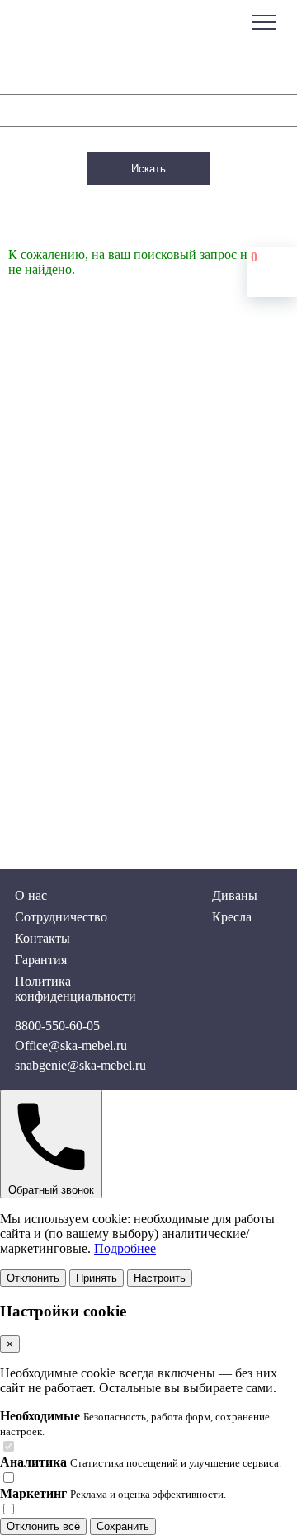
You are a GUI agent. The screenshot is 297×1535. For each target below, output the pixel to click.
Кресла (232, 917)
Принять (96, 1278)
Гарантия (41, 960)
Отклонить (33, 1278)
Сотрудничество (61, 917)
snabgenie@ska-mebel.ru (80, 1065)
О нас (31, 895)
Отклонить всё (43, 1526)
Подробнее (125, 1248)
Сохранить (123, 1526)
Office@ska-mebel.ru (71, 1045)
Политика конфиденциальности (75, 988)
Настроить (160, 1278)
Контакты (42, 938)
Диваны (234, 895)
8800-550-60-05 (57, 1026)
